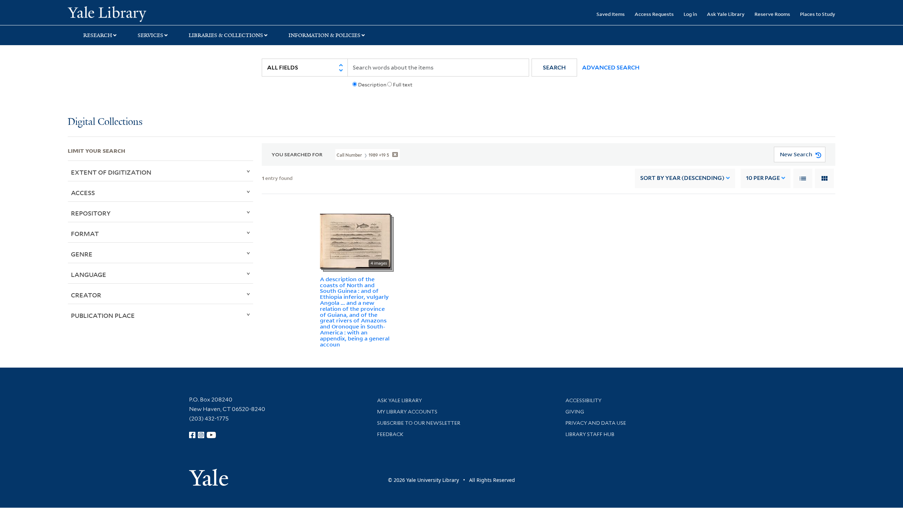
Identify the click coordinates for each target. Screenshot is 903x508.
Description (372, 84)
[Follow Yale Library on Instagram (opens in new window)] (201, 435)
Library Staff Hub (589, 434)
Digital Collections (105, 122)
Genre (81, 254)
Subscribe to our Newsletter (418, 423)
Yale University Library (125, 13)
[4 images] (355, 240)
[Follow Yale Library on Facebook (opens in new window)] (192, 435)
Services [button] (150, 35)
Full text (402, 84)
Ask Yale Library (726, 14)
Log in (690, 14)
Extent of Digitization (111, 172)
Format (85, 233)
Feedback (390, 434)
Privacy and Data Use (595, 423)
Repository (91, 213)
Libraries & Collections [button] (226, 35)
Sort (682, 178)
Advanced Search (611, 67)
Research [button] (97, 35)
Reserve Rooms (772, 14)
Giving (574, 412)
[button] (554, 68)
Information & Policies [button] (324, 35)
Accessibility (583, 400)
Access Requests (654, 14)
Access (83, 192)
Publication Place (103, 315)
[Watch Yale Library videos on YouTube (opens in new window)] (211, 435)
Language (88, 274)
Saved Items (610, 14)
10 (763, 178)
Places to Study (817, 14)
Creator (86, 295)
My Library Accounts (407, 412)
